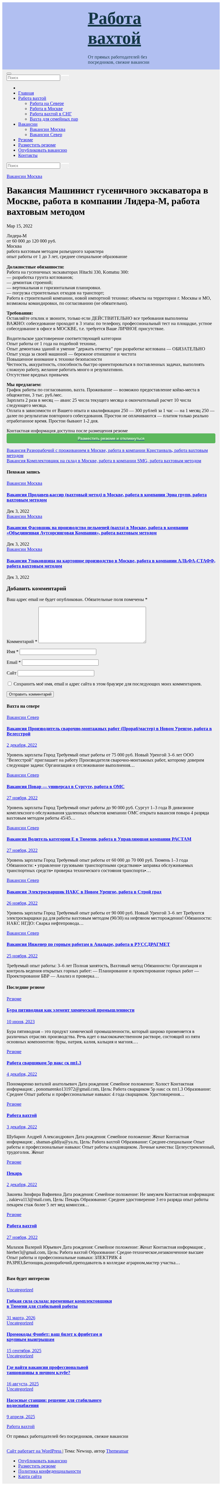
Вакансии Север (46, 134)
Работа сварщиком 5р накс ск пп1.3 (44, 1062)
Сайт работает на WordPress (34, 1451)
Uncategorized (20, 1289)
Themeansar (117, 1451)
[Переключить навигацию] (9, 73)
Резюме (25, 139)
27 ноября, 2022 (22, 797)
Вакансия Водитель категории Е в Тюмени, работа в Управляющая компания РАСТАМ (99, 839)
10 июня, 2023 (21, 1021)
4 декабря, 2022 (22, 1074)
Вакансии (28, 124)
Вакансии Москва (47, 129)
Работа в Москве (46, 108)
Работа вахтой (32, 98)
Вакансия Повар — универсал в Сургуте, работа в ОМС (66, 786)
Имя (12, 651)
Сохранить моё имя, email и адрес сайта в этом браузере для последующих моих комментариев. (108, 683)
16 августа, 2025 (23, 1383)
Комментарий (22, 641)
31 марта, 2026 (21, 1317)
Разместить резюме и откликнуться (111, 438)
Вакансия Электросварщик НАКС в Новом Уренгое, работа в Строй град (84, 891)
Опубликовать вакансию (42, 150)
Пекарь (14, 1173)
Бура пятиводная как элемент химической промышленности (70, 1010)
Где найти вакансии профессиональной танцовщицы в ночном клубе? (47, 1370)
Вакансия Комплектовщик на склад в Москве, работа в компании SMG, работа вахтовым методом (104, 460)
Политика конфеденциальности (49, 1471)
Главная (26, 93)
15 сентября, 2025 (24, 1350)
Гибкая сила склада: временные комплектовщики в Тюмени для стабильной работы (59, 1304)
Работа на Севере (47, 103)
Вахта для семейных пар (54, 119)
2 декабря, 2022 (22, 745)
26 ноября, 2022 (22, 903)
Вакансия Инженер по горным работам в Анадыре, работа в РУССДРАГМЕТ (88, 944)
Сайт (11, 672)
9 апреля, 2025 (21, 1416)
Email (14, 662)
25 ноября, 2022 (22, 955)
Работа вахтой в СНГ (51, 113)
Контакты (28, 155)
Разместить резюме (37, 144)
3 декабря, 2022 (22, 1126)
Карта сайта (30, 1476)
